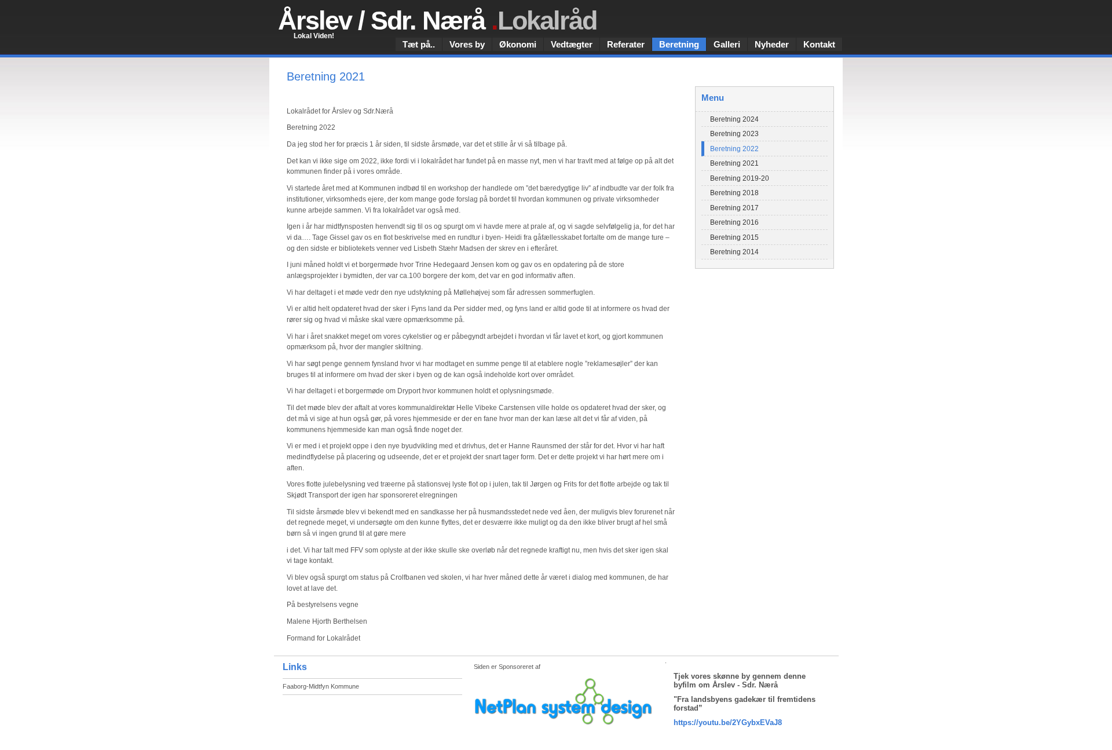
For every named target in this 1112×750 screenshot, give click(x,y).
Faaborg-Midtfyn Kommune (321, 686)
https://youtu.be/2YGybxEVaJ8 (728, 722)
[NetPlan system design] (565, 701)
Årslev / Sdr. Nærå (437, 20)
